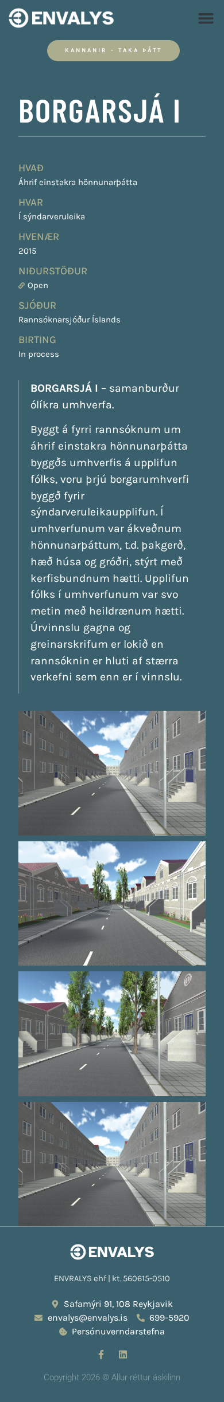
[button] (206, 18)
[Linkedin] (123, 1354)
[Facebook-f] (101, 1354)
